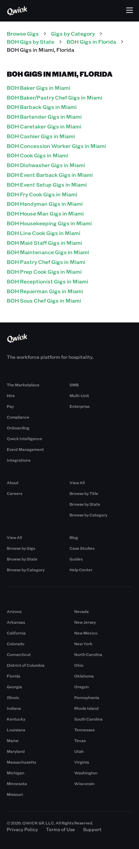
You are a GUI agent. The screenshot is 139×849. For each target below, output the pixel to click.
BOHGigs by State (30, 41)
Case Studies (82, 548)
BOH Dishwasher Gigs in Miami (46, 164)
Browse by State (85, 504)
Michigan (15, 772)
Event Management (25, 449)
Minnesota (17, 783)
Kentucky (16, 719)
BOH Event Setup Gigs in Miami (47, 184)
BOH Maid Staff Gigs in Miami (44, 242)
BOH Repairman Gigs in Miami (45, 291)
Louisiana (16, 729)
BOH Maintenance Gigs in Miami (48, 252)
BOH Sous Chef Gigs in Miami (44, 300)
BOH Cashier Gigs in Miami (41, 136)
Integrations (18, 460)
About (13, 482)
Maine (13, 740)
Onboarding (18, 427)
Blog (74, 537)
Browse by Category (88, 514)
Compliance (18, 417)
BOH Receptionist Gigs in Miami (47, 281)
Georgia (14, 686)
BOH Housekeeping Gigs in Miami (49, 223)
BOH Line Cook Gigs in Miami (43, 232)
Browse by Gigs (21, 548)
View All (77, 482)
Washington (86, 772)
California (16, 632)
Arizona (14, 611)
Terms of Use (60, 829)
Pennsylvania (86, 697)
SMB (74, 384)
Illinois (13, 697)
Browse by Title (84, 493)
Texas (80, 740)
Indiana (14, 708)
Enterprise (80, 406)
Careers (14, 493)
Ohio (78, 665)
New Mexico (86, 632)
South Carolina (88, 719)
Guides (76, 559)
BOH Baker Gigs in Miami (38, 87)
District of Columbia (26, 665)
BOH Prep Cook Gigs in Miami (44, 271)
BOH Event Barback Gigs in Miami (50, 174)
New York (83, 643)
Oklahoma (84, 676)
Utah (79, 751)
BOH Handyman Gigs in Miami (45, 203)
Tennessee (84, 729)
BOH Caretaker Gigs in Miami (44, 126)
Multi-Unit (79, 395)
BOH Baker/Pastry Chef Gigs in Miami (54, 97)
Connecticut (19, 654)
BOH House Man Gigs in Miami (45, 213)
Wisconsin (84, 783)
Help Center (81, 569)
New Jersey (85, 622)
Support (92, 829)
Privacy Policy (22, 829)
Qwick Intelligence (24, 438)
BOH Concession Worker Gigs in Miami (56, 145)
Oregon (81, 686)
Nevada (81, 611)
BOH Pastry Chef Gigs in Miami (46, 261)
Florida (13, 676)
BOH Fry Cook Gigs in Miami (42, 194)
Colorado (15, 643)
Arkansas (16, 622)
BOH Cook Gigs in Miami (37, 155)
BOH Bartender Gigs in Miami (44, 116)
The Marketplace (23, 384)
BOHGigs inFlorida (91, 41)
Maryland (16, 751)
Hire (11, 395)
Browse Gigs (23, 33)
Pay (10, 406)
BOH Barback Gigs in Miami (42, 106)
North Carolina (88, 654)
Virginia (81, 762)
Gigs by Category (73, 33)
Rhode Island (86, 708)
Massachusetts (21, 762)
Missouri (15, 794)
